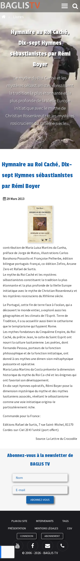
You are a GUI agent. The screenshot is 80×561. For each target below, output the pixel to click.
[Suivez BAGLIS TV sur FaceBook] (32, 545)
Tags (65, 521)
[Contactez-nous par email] (47, 545)
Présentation (17, 528)
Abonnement (52, 535)
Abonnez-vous (40, 500)
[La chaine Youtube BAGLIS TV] (17, 545)
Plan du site (19, 521)
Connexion (26, 535)
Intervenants (45, 521)
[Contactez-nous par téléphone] (62, 545)
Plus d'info (40, 135)
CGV (69, 528)
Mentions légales (46, 528)
